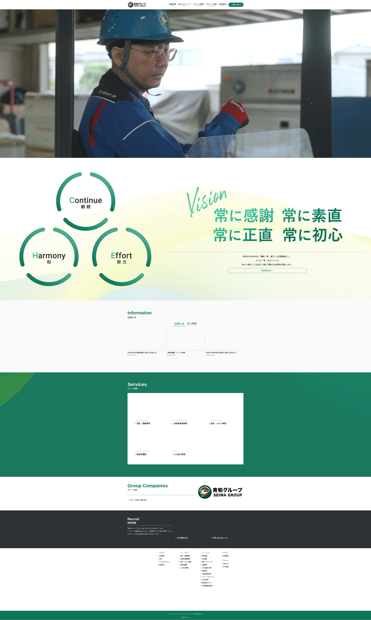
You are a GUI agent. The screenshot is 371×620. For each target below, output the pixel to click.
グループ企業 (205, 552)
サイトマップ (173, 614)
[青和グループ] (137, 5)
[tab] (179, 324)
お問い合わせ (197, 614)
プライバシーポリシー (185, 614)
